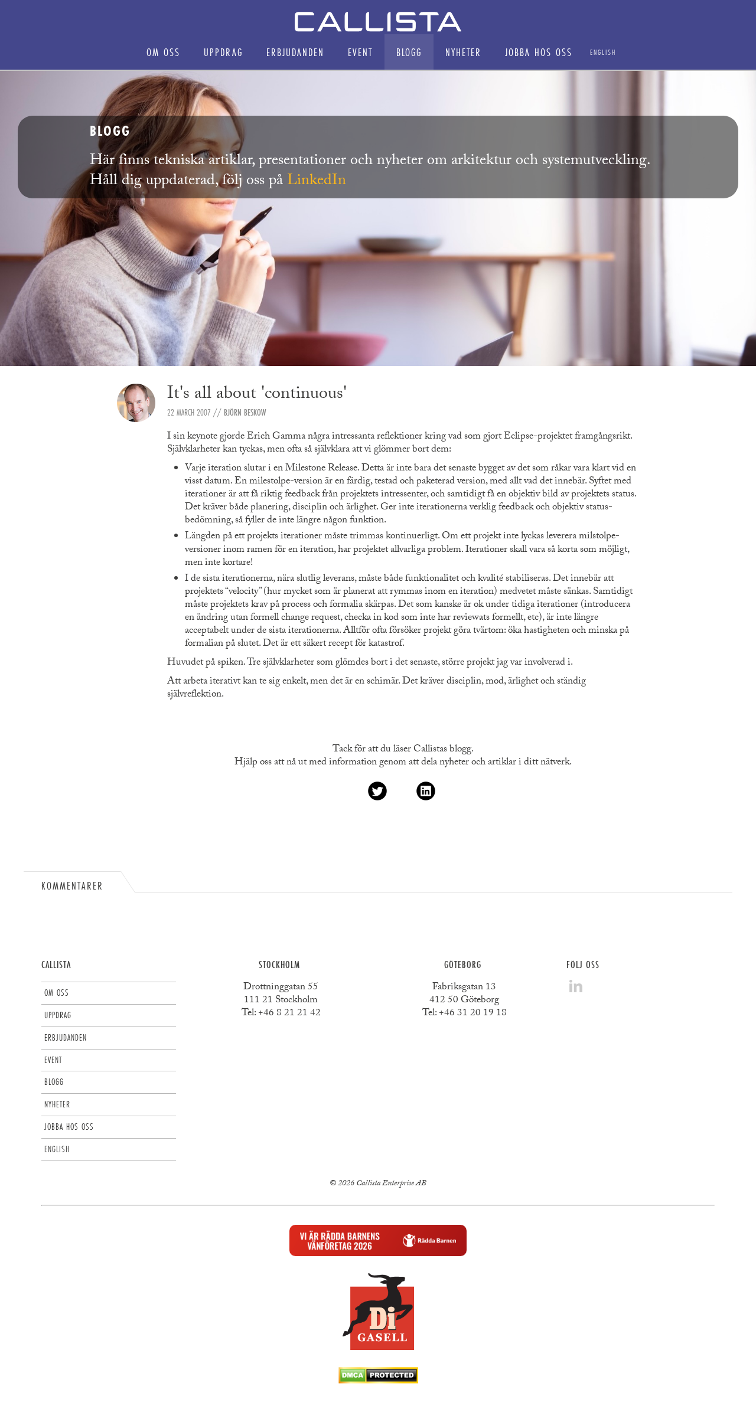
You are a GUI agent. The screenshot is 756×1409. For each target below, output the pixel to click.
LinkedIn (316, 182)
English (603, 52)
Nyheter (463, 52)
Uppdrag (223, 52)
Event (360, 52)
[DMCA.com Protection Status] (378, 1380)
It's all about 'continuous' (257, 395)
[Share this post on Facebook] (401, 791)
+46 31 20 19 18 (473, 1013)
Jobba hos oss (538, 52)
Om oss (163, 52)
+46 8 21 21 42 (289, 1013)
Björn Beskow (245, 412)
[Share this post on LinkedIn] (425, 791)
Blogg (409, 52)
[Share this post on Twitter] (377, 791)
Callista (56, 964)
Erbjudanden (295, 52)
